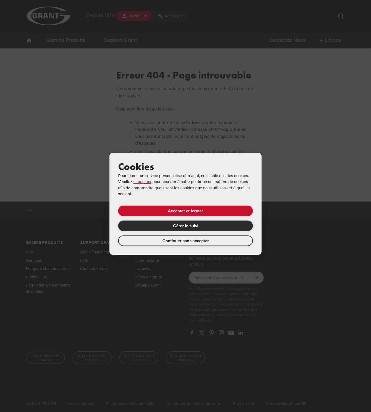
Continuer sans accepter (185, 240)
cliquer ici (142, 181)
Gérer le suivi (185, 226)
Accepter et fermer (185, 211)
